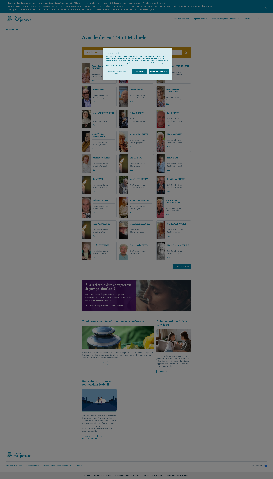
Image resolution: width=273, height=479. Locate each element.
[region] (137, 64)
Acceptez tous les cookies (159, 71)
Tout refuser (139, 71)
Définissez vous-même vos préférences (117, 72)
